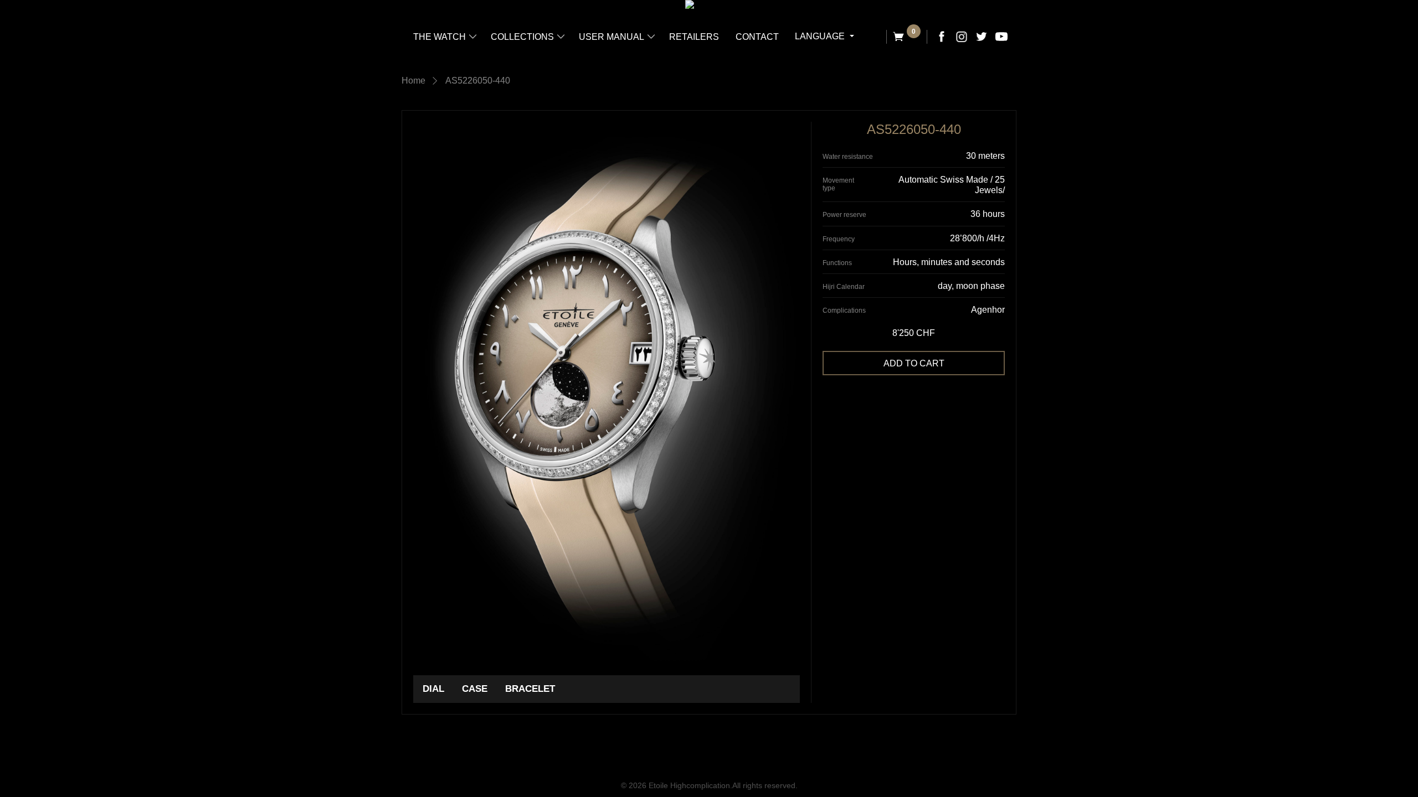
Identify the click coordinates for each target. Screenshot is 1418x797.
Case (474, 689)
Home (413, 80)
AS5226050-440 (477, 80)
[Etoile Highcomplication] (689, 4)
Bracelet (530, 689)
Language (821, 36)
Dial (433, 689)
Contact (757, 37)
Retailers (694, 37)
